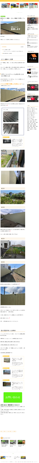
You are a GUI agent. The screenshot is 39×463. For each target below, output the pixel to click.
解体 (37, 126)
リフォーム (29, 119)
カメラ (2, 431)
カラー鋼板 (29, 111)
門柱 (35, 127)
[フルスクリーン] (37, 89)
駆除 (28, 130)
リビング (33, 118)
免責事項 (11, 461)
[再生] (28, 89)
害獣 (37, 122)
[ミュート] (36, 89)
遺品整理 (29, 127)
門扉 (32, 127)
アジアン (29, 107)
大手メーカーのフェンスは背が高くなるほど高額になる (13, 51)
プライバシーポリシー (5, 461)
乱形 (36, 119)
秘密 (31, 126)
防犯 (15, 431)
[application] (32, 87)
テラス (29, 114)
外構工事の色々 (3, 16)
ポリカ (29, 118)
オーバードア (29, 110)
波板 (28, 126)
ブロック (33, 115)
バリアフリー (33, 114)
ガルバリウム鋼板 (7, 431)
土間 (28, 122)
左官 (32, 123)
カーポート (34, 111)
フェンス (12, 431)
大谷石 (34, 122)
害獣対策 (29, 123)
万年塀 (33, 119)
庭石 (35, 123)
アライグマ (33, 107)
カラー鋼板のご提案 (6, 49)
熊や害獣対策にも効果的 (7, 53)
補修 (34, 126)
